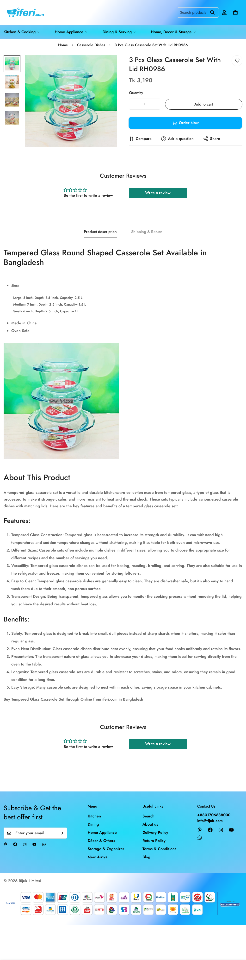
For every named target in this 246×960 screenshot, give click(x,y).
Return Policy (154, 840)
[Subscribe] (61, 833)
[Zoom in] (106, 65)
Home (63, 45)
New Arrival (98, 857)
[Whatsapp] (44, 844)
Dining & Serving (117, 32)
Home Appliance (69, 32)
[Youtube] (34, 844)
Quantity (136, 92)
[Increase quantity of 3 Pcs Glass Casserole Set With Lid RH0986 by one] (155, 104)
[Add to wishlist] (237, 60)
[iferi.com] (25, 12)
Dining (93, 824)
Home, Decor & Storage (171, 32)
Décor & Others (101, 840)
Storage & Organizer (106, 849)
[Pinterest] (5, 844)
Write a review (158, 192)
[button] (235, 12)
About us (150, 824)
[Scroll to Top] (236, 933)
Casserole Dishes (91, 45)
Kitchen (94, 816)
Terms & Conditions (159, 849)
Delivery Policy (155, 832)
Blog (146, 857)
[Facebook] (15, 844)
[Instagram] (25, 844)
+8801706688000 (213, 815)
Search (148, 816)
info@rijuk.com (210, 820)
